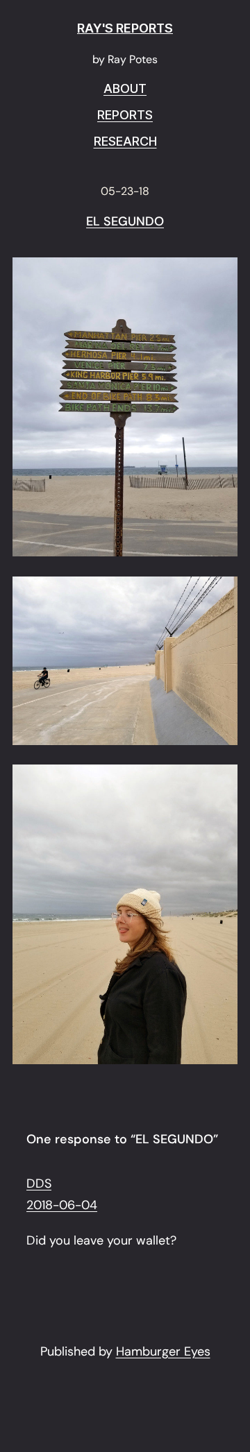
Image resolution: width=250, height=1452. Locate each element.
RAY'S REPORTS (125, 28)
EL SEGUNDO (125, 222)
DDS (38, 1183)
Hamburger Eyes (163, 1351)
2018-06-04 (61, 1205)
